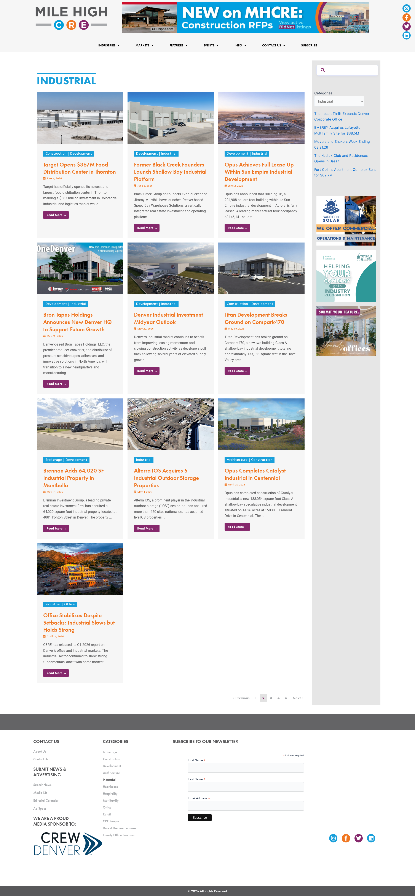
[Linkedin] (406, 35)
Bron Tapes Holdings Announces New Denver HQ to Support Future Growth (77, 322)
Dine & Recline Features (119, 828)
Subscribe (309, 45)
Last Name (196, 779)
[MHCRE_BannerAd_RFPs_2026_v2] (245, 17)
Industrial (168, 153)
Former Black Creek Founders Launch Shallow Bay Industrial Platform (170, 172)
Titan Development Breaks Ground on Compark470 (256, 318)
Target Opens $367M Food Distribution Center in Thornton (79, 168)
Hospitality (110, 793)
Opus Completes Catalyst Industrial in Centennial (255, 474)
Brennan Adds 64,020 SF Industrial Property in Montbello (73, 478)
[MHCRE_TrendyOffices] (346, 331)
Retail (107, 814)
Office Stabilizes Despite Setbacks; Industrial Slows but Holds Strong (79, 623)
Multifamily (111, 800)
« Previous (241, 698)
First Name (197, 760)
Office (69, 604)
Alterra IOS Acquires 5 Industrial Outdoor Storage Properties (166, 478)
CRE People (111, 821)
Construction (56, 153)
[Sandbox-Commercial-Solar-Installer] (346, 220)
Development (81, 153)
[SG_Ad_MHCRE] (346, 275)
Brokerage (53, 460)
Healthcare (110, 786)
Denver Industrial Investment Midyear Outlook (168, 318)
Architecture (237, 460)
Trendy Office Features (118, 835)
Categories (323, 93)
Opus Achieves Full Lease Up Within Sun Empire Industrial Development (259, 172)
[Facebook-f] (406, 17)
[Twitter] (406, 26)
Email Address (199, 798)
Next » (298, 698)
